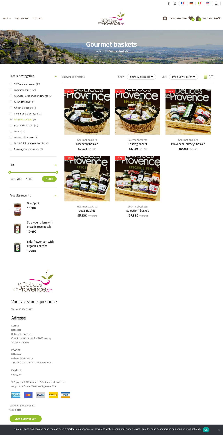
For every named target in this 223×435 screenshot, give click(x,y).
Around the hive (22, 101)
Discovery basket (87, 144)
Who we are (21, 18)
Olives (17, 131)
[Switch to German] (191, 3)
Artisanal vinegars (23, 107)
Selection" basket (137, 210)
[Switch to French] (182, 3)
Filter (49, 179)
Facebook (16, 370)
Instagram (16, 374)
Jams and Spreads (23, 125)
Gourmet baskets (87, 139)
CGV (54, 386)
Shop (6, 18)
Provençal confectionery (27, 149)
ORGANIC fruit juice (24, 137)
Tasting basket (137, 144)
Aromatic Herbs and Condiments (31, 96)
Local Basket (87, 210)
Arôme (24, 386)
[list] (211, 77)
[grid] (205, 77)
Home (98, 51)
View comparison (25, 419)
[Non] (218, 430)
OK (206, 429)
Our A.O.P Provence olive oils (29, 143)
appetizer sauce (22, 90)
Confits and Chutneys (25, 113)
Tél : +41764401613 (22, 309)
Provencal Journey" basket (188, 144)
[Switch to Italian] (199, 3)
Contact (38, 18)
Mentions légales (40, 386)
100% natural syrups (24, 84)
